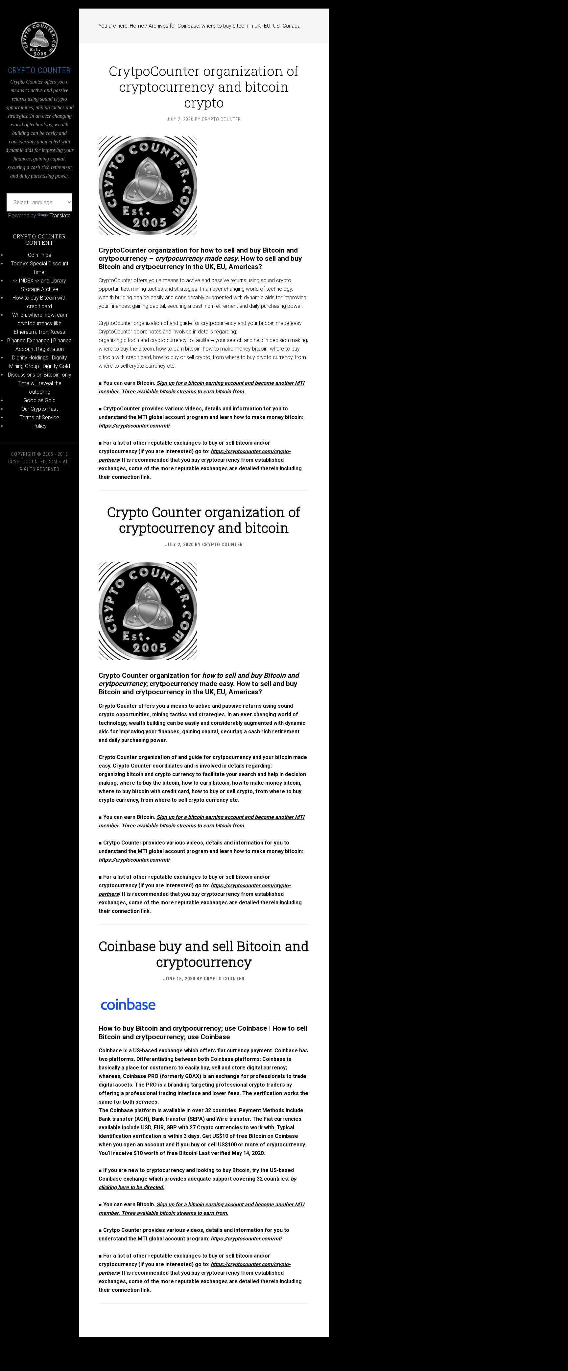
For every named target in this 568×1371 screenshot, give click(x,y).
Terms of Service (39, 417)
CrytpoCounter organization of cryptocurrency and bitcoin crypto (204, 86)
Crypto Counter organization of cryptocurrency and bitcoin (203, 519)
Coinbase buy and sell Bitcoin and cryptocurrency (204, 953)
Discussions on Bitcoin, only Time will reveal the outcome (39, 383)
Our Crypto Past (39, 409)
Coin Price (39, 255)
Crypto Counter (39, 70)
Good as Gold (39, 400)
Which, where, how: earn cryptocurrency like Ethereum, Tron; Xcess (39, 323)
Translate (60, 215)
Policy (40, 426)
